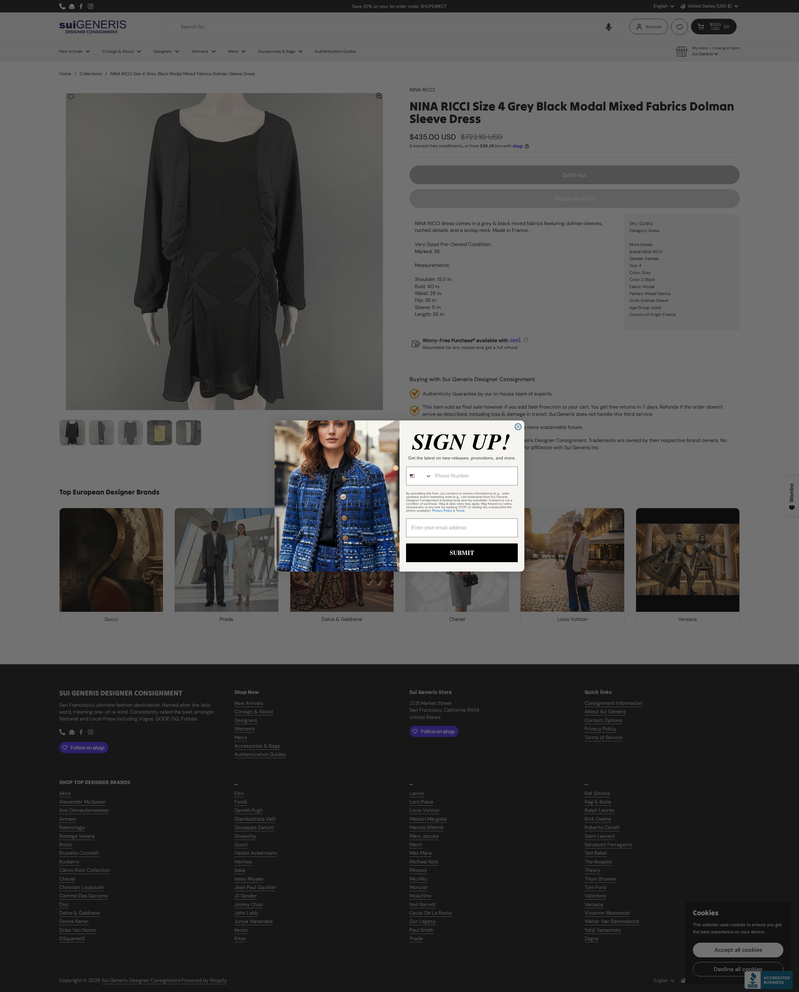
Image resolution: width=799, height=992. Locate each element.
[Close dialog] (518, 427)
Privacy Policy (442, 510)
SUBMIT (462, 552)
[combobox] (419, 476)
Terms (460, 510)
